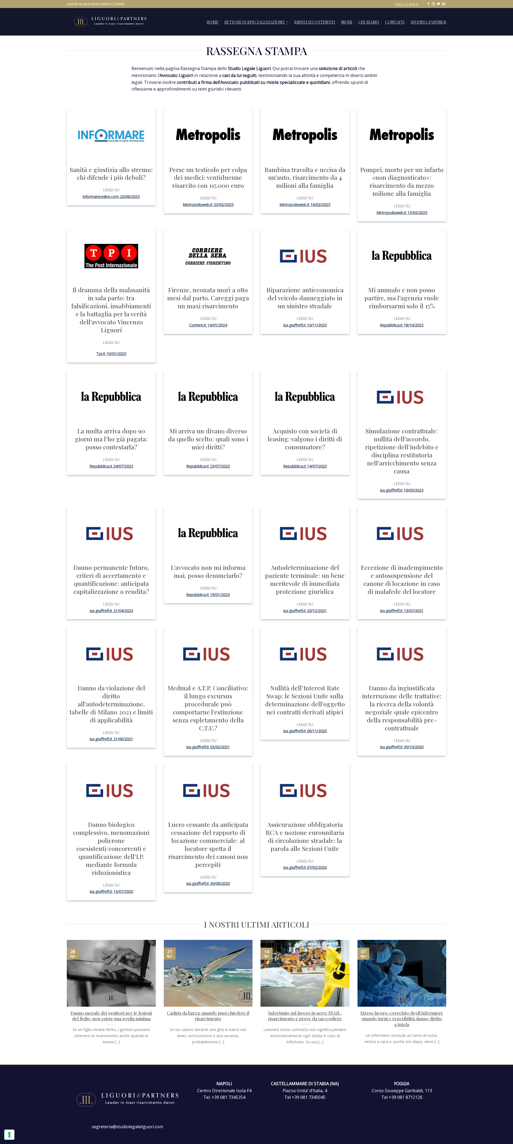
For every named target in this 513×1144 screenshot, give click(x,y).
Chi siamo (368, 22)
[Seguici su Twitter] (438, 4)
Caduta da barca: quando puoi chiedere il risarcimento (208, 1016)
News (346, 22)
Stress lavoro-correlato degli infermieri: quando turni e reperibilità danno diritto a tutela (401, 1018)
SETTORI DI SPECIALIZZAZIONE (254, 22)
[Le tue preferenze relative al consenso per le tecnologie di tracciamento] (9, 1135)
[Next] (447, 1001)
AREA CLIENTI (406, 4)
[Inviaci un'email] (443, 4)
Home (213, 22)
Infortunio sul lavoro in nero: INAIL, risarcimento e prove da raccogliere (305, 1016)
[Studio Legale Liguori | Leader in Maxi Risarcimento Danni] (116, 22)
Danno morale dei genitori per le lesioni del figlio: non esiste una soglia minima (111, 1016)
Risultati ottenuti (314, 22)
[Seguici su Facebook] (428, 4)
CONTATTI (395, 22)
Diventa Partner (428, 22)
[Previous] (66, 1001)
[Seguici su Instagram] (433, 4)
